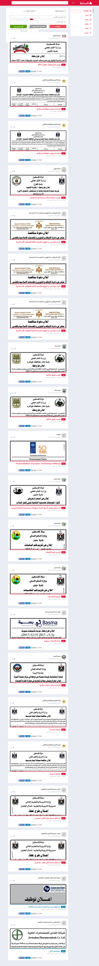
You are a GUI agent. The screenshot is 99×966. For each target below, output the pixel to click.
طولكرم (12, 348)
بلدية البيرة (57, 656)
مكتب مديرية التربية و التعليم (51, 789)
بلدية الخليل (57, 35)
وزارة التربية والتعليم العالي (51, 79)
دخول (58, 26)
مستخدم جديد (18, 26)
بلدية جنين (57, 478)
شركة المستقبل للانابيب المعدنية (49, 877)
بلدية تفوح (57, 168)
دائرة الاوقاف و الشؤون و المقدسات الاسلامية (45, 212)
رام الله (11, 82)
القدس (11, 215)
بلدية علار (57, 345)
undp (58, 434)
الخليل (11, 38)
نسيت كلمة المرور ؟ (37, 26)
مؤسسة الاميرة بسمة (53, 611)
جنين (11, 481)
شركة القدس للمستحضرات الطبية (49, 922)
